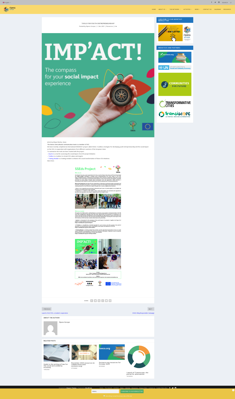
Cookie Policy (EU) (161, 388)
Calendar (217, 9)
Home (154, 9)
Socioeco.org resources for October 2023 (110, 363)
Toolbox (51, 156)
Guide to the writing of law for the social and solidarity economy (56, 365)
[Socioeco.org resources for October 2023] (112, 352)
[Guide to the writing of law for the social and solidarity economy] (56, 353)
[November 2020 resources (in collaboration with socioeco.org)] (84, 352)
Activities (187, 9)
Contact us (207, 9)
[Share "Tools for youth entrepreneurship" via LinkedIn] (99, 301)
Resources (227, 9)
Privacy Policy (143, 388)
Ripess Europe (90, 26)
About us (162, 9)
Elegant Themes (71, 388)
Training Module (53, 158)
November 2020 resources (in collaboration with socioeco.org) (83, 364)
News (122, 388)
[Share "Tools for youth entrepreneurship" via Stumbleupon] (103, 301)
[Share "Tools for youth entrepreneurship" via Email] (106, 301)
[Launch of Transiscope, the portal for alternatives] (139, 357)
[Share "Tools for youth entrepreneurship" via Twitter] (95, 301)
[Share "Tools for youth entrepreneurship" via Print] (110, 301)
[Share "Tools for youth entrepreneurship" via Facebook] (92, 301)
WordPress (88, 388)
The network (108, 388)
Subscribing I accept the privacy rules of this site (118, 396)
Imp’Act (50, 154)
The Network (174, 9)
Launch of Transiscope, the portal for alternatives (137, 373)
